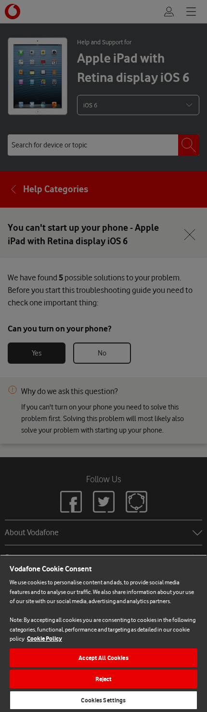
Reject (103, 679)
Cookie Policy (44, 638)
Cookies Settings (103, 700)
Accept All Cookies (103, 657)
